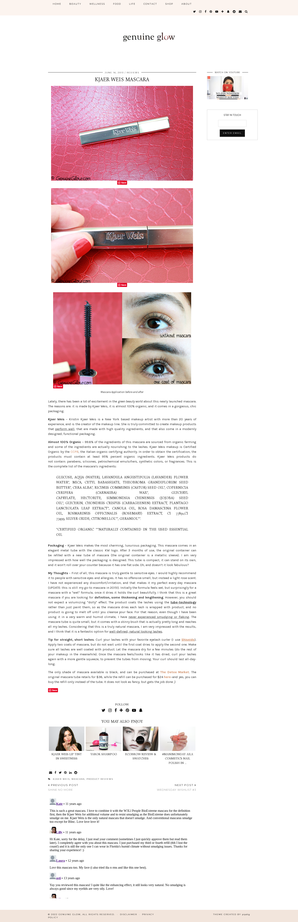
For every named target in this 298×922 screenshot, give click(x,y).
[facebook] (206, 11)
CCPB (74, 452)
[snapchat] (228, 11)
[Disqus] (122, 847)
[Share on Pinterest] (65, 772)
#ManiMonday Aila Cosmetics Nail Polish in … (177, 758)
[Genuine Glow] (149, 33)
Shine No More (63, 787)
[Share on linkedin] (70, 772)
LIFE (132, 3)
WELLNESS (97, 3)
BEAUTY (75, 3)
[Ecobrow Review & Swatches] (140, 739)
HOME (57, 3)
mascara (78, 779)
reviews (133, 72)
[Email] (240, 11)
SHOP (169, 3)
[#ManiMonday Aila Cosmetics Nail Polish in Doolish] (177, 739)
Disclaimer (128, 914)
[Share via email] (51, 772)
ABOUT (186, 3)
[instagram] (200, 11)
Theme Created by (231, 914)
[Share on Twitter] (60, 772)
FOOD (117, 3)
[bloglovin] (222, 11)
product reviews (100, 779)
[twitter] (194, 11)
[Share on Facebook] (56, 772)
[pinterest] (211, 11)
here (167, 677)
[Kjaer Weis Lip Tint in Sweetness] (66, 739)
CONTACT (150, 3)
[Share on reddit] (76, 772)
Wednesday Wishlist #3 (176, 787)
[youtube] (217, 11)
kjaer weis (61, 779)
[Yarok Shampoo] (103, 739)
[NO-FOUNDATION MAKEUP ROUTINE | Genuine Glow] (227, 87)
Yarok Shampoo (103, 754)
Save (123, 182)
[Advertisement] (232, 175)
